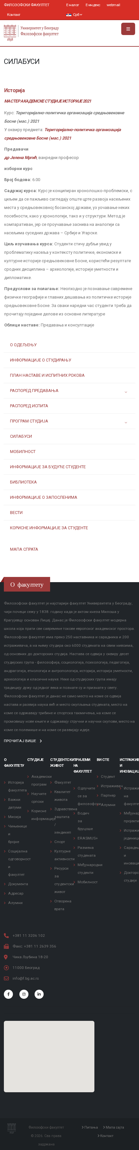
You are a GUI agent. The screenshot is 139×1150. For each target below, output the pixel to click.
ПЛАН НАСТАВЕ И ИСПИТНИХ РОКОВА (47, 375)
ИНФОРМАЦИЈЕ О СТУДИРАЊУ (40, 360)
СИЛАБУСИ (21, 436)
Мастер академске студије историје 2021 (47, 101)
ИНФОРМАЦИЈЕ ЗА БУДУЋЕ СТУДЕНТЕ (48, 466)
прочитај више (20, 741)
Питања (90, 1128)
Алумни (15, 902)
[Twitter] (23, 994)
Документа (18, 884)
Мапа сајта (114, 1128)
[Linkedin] (39, 994)
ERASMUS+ (88, 838)
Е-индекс (93, 5)
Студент (108, 776)
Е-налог (72, 5)
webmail (113, 5)
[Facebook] (8, 994)
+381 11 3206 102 (29, 935)
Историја (14, 90)
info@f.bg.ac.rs (26, 978)
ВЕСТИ (16, 512)
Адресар (15, 893)
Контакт (13, 14)
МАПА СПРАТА (24, 549)
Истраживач (112, 786)
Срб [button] (76, 14)
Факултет (62, 782)
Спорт (59, 841)
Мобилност (88, 882)
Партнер (108, 795)
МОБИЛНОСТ (23, 451)
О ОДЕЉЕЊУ (23, 344)
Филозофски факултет (26, 5)
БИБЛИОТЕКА (23, 482)
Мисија (14, 816)
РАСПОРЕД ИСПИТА (29, 405)
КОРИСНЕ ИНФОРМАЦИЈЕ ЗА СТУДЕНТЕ (49, 527)
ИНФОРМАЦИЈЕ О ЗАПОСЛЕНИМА (43, 497)
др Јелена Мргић (20, 157)
